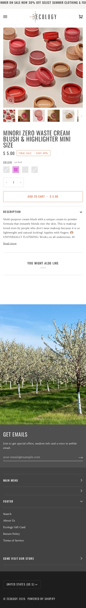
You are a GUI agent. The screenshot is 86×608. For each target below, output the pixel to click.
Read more (10, 243)
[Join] (77, 457)
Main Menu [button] (10, 480)
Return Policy (11, 534)
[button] (43, 491)
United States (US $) (20, 584)
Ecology (13, 599)
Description (12, 212)
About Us (9, 520)
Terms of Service (13, 540)
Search (7, 514)
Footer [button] (8, 501)
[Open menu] (9, 17)
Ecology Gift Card (14, 527)
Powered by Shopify (41, 599)
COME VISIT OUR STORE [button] (18, 558)
